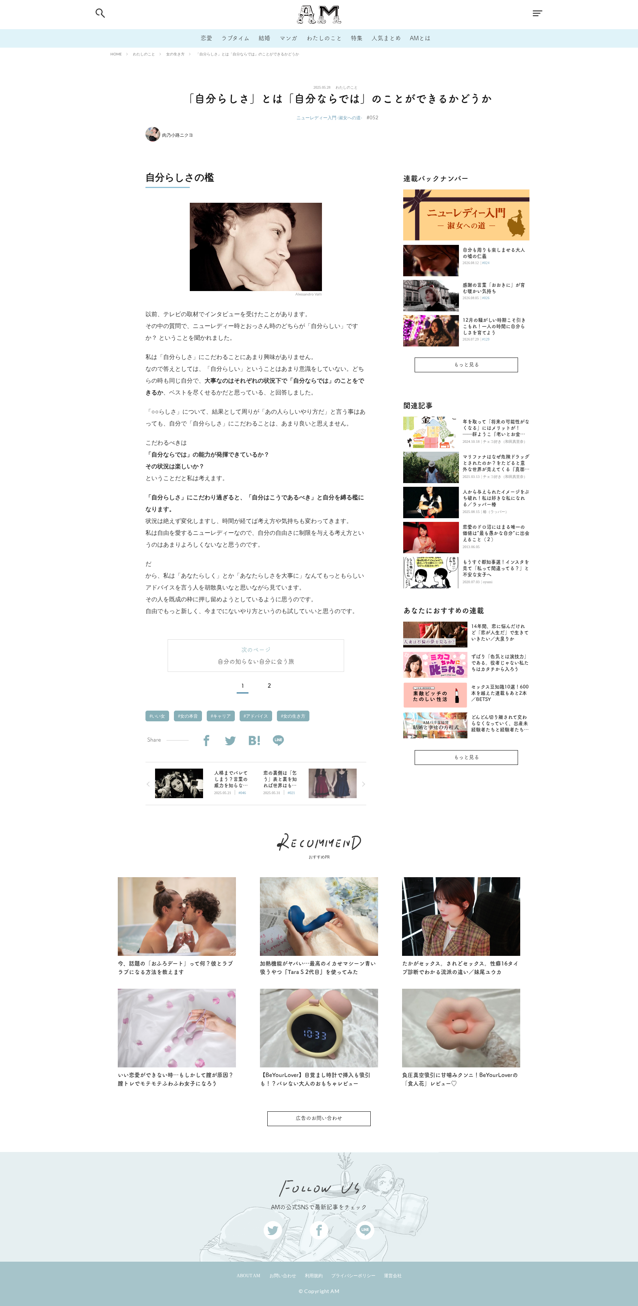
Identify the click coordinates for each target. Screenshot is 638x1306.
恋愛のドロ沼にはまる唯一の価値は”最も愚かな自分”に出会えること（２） (496, 533)
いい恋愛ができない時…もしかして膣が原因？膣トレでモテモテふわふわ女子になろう (176, 1079)
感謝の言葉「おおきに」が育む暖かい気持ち (494, 288)
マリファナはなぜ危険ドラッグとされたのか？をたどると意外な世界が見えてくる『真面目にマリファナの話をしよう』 (496, 463)
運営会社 (393, 1275)
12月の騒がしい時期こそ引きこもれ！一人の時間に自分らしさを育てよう (494, 326)
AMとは (420, 38)
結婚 (264, 38)
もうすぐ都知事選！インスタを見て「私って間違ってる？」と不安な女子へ (496, 568)
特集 (357, 38)
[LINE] (278, 740)
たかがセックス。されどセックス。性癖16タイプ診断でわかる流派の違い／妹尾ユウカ (460, 968)
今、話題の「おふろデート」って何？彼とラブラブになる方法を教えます (175, 968)
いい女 (158, 716)
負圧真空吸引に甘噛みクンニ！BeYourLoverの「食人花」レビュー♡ (460, 1079)
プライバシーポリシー (353, 1275)
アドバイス (256, 716)
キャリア (221, 716)
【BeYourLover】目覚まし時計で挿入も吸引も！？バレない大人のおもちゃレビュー (315, 1079)
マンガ (288, 38)
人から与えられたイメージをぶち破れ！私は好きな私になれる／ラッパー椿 (496, 498)
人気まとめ (386, 38)
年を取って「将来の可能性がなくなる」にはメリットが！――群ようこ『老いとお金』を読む (496, 428)
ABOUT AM (248, 1275)
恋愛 (206, 38)
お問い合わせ (283, 1275)
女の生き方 (175, 54)
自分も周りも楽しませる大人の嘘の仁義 (494, 253)
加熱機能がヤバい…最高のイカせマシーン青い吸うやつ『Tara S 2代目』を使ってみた (318, 968)
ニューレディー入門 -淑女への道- (329, 117)
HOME (116, 54)
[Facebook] (206, 740)
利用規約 (314, 1275)
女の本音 (188, 716)
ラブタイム (235, 38)
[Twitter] (230, 740)
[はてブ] (254, 740)
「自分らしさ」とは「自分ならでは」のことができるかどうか (247, 54)
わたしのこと (324, 38)
